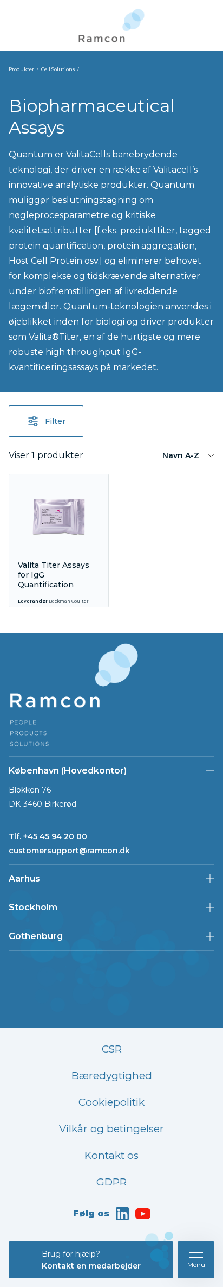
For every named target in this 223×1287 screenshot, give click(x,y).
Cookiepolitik (111, 1102)
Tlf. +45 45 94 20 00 (48, 836)
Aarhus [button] (24, 878)
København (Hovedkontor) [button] (68, 770)
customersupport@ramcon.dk (69, 850)
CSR (112, 1049)
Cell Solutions (58, 69)
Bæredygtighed (111, 1075)
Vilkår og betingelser (111, 1129)
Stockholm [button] (33, 907)
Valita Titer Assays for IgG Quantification (53, 574)
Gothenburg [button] (36, 936)
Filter (55, 421)
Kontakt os (111, 1155)
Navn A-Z (180, 455)
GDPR (111, 1182)
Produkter (21, 69)
